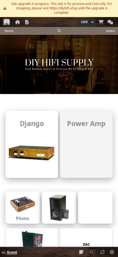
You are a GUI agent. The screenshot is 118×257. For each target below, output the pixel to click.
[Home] (17, 22)
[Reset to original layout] (102, 252)
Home (8, 31)
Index (110, 31)
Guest (12, 252)
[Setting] (112, 252)
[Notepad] (81, 252)
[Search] (59, 31)
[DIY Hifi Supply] (6, 22)
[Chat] (110, 22)
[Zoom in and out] (93, 252)
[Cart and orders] (101, 22)
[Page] (27, 22)
